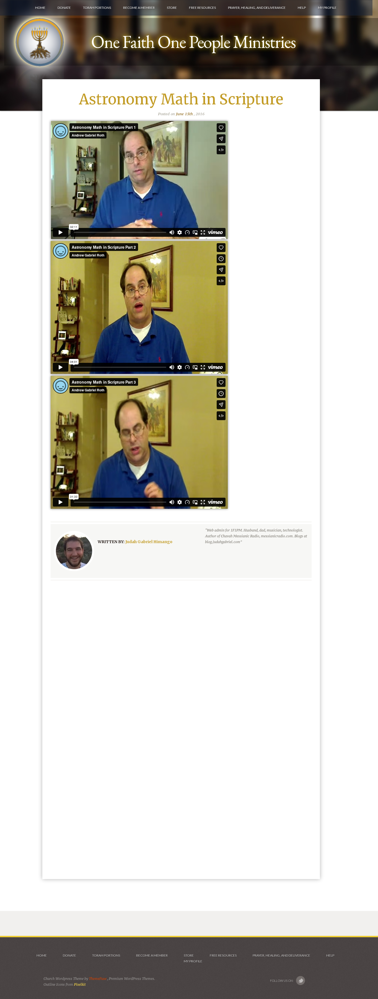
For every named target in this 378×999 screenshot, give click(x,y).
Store (189, 955)
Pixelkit (80, 984)
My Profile (193, 961)
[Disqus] (181, 656)
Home (41, 955)
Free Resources (223, 955)
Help (330, 955)
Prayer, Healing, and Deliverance (281, 955)
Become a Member (152, 955)
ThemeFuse (98, 979)
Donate (69, 955)
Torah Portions (106, 955)
